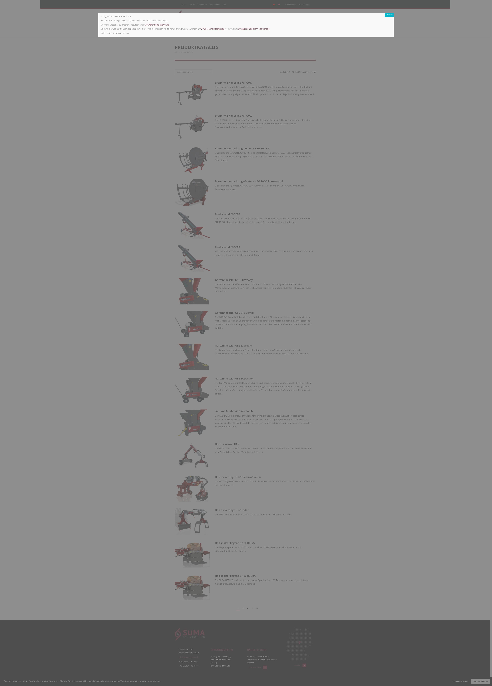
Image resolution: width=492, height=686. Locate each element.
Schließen (389, 15)
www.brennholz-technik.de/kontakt (253, 28)
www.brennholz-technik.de (157, 24)
